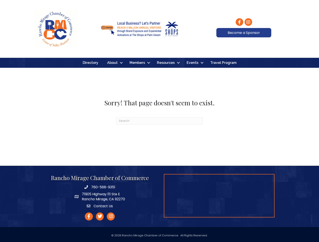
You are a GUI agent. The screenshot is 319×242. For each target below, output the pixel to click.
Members (137, 63)
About (112, 63)
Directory (90, 63)
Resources (166, 63)
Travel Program (223, 63)
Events (192, 63)
